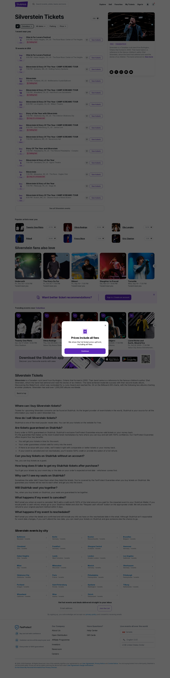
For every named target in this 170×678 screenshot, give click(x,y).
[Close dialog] (105, 325)
